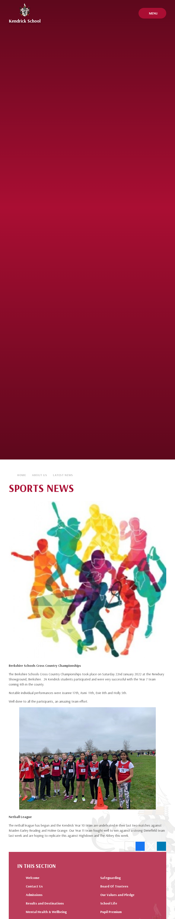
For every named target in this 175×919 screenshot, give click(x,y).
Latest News (63, 475)
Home (21, 475)
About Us (39, 475)
